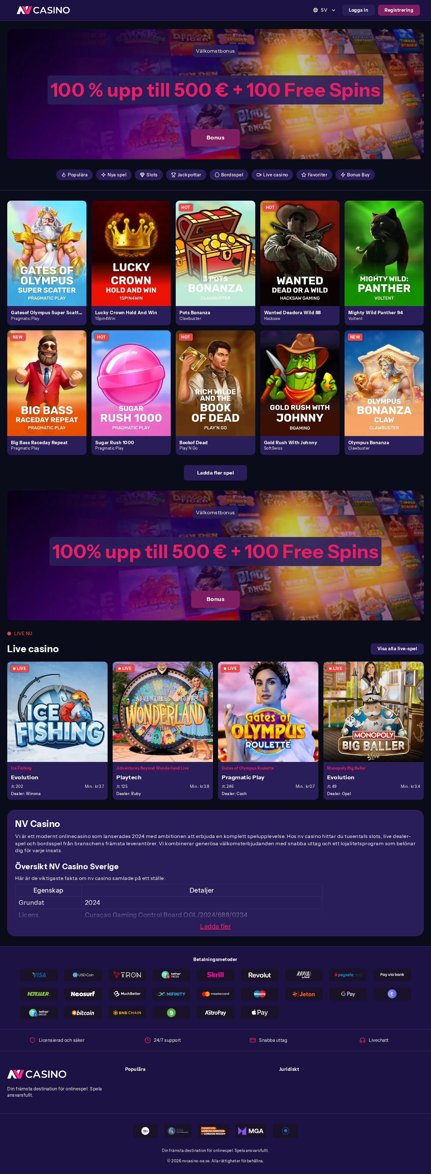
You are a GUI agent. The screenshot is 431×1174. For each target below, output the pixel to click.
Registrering (399, 10)
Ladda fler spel (215, 472)
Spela (50, 246)
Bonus (216, 137)
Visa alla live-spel (397, 649)
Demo (50, 260)
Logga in (358, 10)
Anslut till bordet (61, 711)
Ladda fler (215, 926)
